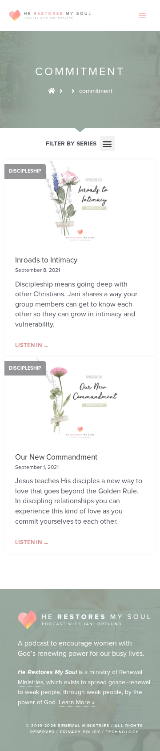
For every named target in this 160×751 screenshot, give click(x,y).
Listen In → (32, 345)
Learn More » (77, 702)
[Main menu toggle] (142, 15)
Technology (122, 732)
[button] (107, 143)
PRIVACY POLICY (80, 732)
